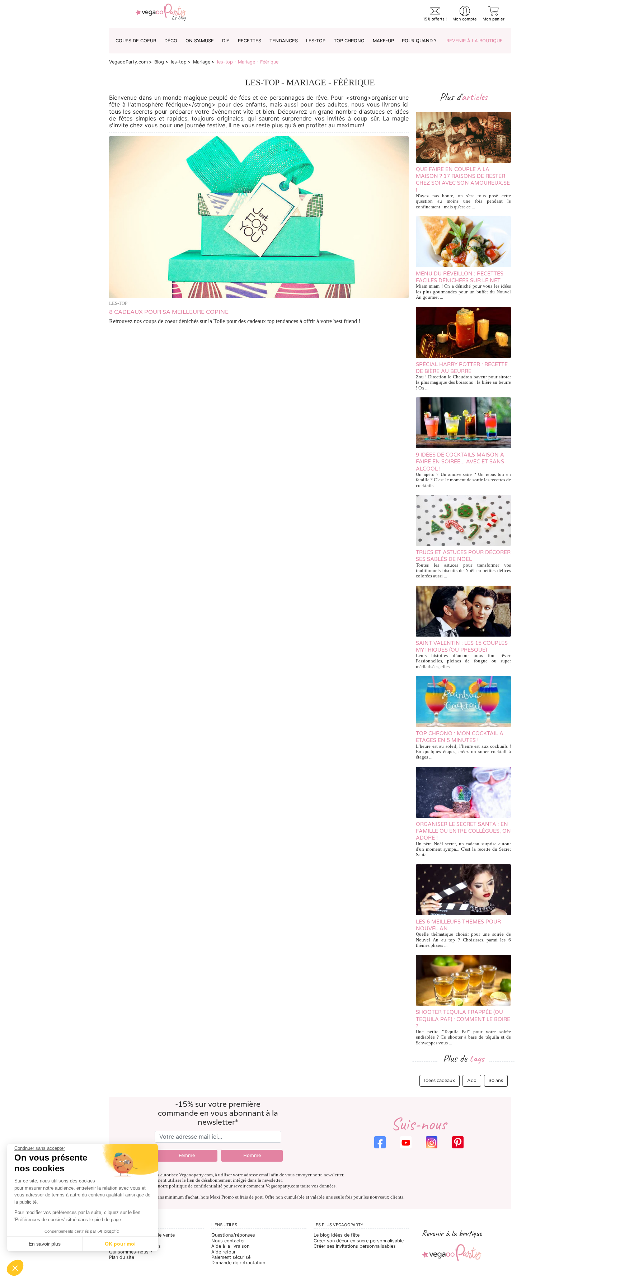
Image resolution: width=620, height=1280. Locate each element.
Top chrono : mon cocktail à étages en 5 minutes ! (459, 737)
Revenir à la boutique (474, 40)
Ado (471, 1080)
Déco (170, 40)
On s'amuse (199, 40)
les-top (315, 40)
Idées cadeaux (439, 1080)
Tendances (283, 40)
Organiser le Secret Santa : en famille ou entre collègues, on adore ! (463, 831)
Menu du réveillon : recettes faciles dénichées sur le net (459, 277)
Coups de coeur (136, 40)
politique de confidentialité (195, 1186)
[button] (15, 1267)
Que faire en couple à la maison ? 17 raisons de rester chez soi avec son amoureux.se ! (463, 179)
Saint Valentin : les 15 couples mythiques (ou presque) (462, 646)
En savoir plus (45, 1244)
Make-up (383, 40)
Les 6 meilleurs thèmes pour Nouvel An (458, 925)
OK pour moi (120, 1244)
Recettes (249, 40)
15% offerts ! (435, 19)
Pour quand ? (419, 40)
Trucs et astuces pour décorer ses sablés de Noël (463, 555)
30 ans (496, 1080)
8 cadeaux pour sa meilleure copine (169, 312)
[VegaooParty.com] (161, 14)
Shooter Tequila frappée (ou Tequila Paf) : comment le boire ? (463, 1019)
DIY (226, 40)
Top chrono (349, 40)
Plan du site (121, 1257)
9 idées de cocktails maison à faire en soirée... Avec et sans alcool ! (460, 462)
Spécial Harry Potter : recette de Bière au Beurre (462, 368)
